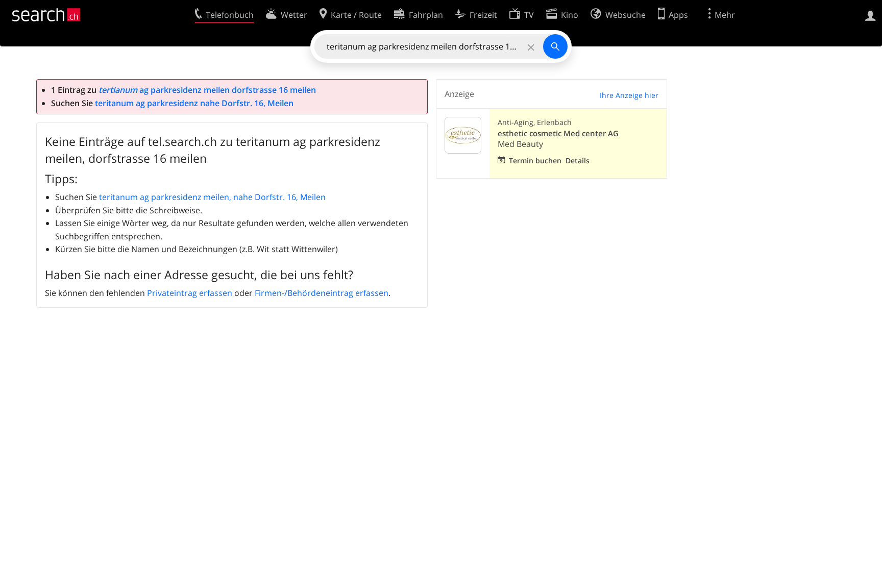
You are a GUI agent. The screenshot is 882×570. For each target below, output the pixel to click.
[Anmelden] (870, 15)
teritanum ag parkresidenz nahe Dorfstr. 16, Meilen (194, 103)
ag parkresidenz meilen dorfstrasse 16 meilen (207, 89)
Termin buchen (535, 160)
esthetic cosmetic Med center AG (558, 133)
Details (578, 160)
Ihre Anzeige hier (629, 95)
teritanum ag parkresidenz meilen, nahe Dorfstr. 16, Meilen (212, 197)
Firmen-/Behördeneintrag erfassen (321, 293)
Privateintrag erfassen (189, 293)
